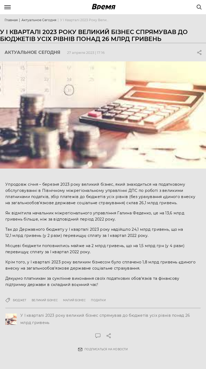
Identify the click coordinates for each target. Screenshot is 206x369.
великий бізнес (45, 300)
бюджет (19, 300)
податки (98, 300)
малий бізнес (74, 300)
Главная (11, 20)
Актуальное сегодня (38, 20)
